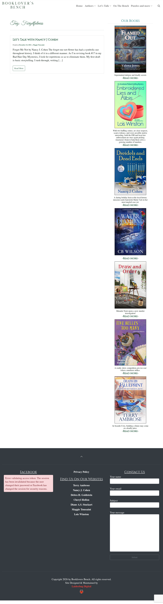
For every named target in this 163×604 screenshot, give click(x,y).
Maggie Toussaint (38, 45)
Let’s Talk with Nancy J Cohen (35, 39)
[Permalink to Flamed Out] (130, 49)
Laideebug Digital (81, 586)
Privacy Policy (81, 472)
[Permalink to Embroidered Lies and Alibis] (130, 105)
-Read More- (130, 78)
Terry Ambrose (81, 485)
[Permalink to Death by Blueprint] (130, 400)
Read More (18, 68)
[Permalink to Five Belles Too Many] (130, 342)
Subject (114, 500)
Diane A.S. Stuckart (81, 504)
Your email (115, 488)
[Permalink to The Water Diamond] (130, 232)
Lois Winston (81, 514)
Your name (115, 476)
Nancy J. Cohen (81, 490)
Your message (117, 512)
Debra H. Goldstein (81, 495)
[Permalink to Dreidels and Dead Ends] (130, 172)
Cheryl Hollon (81, 500)
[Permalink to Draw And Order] (130, 285)
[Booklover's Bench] (18, 6)
